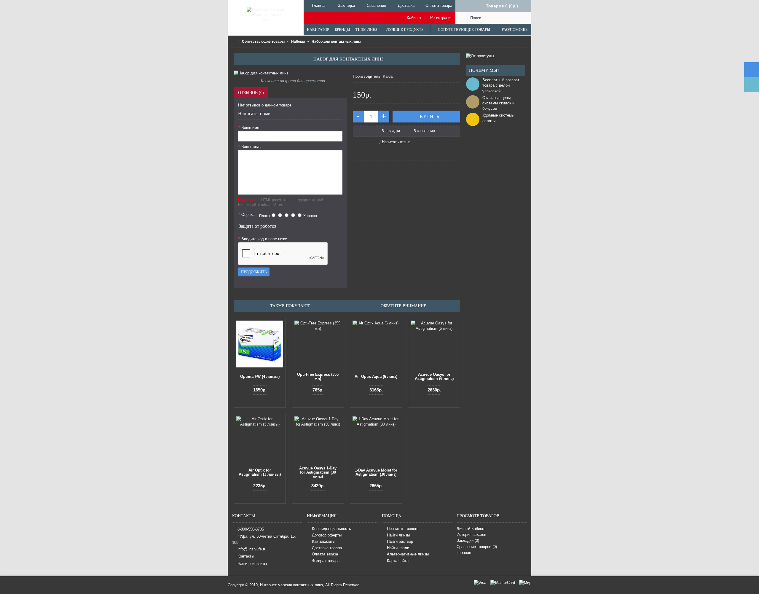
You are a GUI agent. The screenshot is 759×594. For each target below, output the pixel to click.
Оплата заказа (325, 554)
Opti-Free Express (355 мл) (318, 376)
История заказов (471, 534)
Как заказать (323, 541)
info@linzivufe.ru (251, 549)
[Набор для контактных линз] (290, 73)
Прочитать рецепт (403, 528)
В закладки (391, 131)
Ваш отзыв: (251, 146)
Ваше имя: (250, 127)
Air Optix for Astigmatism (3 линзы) (260, 472)
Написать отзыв (396, 142)
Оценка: (248, 214)
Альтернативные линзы (408, 554)
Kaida (388, 76)
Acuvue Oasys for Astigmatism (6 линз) (434, 376)
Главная (464, 552)
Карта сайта (398, 560)
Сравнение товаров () (477, 546)
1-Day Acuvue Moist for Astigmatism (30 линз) (376, 472)
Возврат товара (325, 560)
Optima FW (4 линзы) (260, 376)
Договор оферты (327, 535)
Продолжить (254, 272)
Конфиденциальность (331, 528)
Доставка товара (327, 548)
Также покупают (290, 306)
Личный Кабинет (471, 528)
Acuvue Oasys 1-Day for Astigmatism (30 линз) (318, 472)
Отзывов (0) (251, 92)
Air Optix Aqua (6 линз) (376, 376)
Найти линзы (398, 535)
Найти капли (398, 548)
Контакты (245, 556)
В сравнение (424, 131)
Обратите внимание (403, 306)
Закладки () (468, 540)
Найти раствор (400, 541)
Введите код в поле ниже (264, 239)
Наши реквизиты (252, 563)
